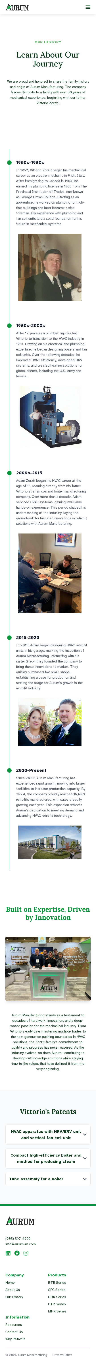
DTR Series (57, 1304)
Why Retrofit (15, 1339)
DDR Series (57, 1297)
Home (10, 1282)
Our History (14, 1297)
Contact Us (14, 1332)
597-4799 (18, 1239)
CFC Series (56, 1290)
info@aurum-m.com (20, 1244)
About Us (12, 1290)
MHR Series (57, 1311)
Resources (13, 1325)
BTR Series (57, 1282)
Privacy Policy (62, 1355)
